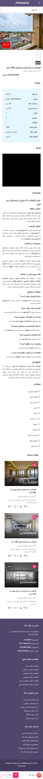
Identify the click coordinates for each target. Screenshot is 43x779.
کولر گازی (34, 446)
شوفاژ (35, 424)
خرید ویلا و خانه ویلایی (30, 700)
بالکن (35, 413)
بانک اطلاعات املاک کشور (30, 741)
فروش (38, 62)
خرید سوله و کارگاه (32, 714)
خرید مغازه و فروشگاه (31, 711)
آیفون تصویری (32, 391)
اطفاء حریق (33, 397)
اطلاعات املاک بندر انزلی (30, 670)
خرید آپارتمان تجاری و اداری (29, 707)
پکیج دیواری (33, 441)
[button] (38, 54)
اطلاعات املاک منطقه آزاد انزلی (28, 684)
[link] (21, 473)
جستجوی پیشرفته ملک (30, 744)
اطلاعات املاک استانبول (30, 677)
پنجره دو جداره (32, 435)
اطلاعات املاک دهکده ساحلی (28, 681)
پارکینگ (34, 430)
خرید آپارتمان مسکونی (31, 703)
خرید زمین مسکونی (32, 718)
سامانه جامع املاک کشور (30, 733)
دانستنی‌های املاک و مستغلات (28, 748)
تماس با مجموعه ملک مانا (29, 752)
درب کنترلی (33, 419)
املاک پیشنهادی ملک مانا (30, 737)
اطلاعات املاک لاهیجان (30, 673)
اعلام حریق (33, 402)
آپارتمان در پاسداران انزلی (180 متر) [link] (23, 542)
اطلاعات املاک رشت (31, 666)
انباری (35, 408)
